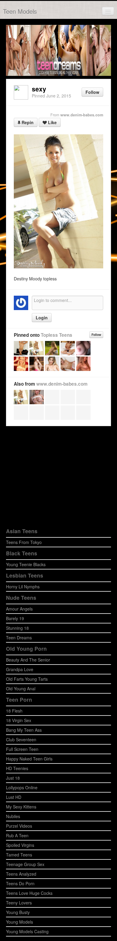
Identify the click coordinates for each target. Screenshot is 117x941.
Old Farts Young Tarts (27, 679)
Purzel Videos (19, 826)
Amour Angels (19, 609)
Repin (27, 122)
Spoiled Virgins (20, 845)
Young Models (19, 922)
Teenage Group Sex (25, 864)
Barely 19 (15, 618)
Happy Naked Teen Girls (29, 759)
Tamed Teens (19, 855)
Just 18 (13, 778)
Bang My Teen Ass (24, 730)
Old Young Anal (20, 689)
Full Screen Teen (22, 749)
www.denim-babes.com (81, 115)
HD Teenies (17, 768)
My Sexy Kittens (21, 807)
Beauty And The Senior (28, 660)
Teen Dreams (19, 638)
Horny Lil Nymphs (23, 587)
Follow (92, 92)
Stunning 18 (17, 628)
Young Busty (18, 912)
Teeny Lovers (19, 903)
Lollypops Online (22, 787)
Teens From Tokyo (24, 542)
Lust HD (13, 797)
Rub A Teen (17, 835)
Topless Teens (56, 335)
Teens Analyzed (21, 874)
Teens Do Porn (20, 883)
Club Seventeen (21, 739)
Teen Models (20, 11)
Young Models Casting (27, 931)
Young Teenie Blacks (26, 564)
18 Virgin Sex (18, 720)
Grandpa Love (19, 669)
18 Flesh (14, 711)
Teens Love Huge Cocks (29, 893)
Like (52, 122)
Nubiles (13, 816)
